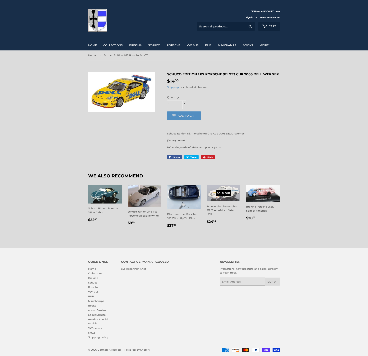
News (91, 332)
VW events (95, 328)
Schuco (154, 45)
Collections (113, 45)
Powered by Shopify (137, 349)
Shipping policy (98, 337)
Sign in (249, 17)
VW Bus (193, 45)
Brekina (135, 45)
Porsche (173, 45)
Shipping (173, 87)
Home (92, 45)
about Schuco (97, 314)
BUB (208, 45)
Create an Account (269, 17)
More (264, 45)
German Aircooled (109, 349)
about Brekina (97, 310)
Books (248, 45)
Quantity (173, 97)
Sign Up (272, 281)
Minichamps (227, 45)
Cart (272, 26)
